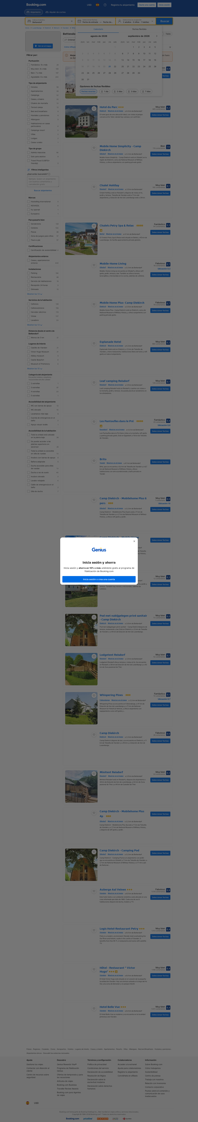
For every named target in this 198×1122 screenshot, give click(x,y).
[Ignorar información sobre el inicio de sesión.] (134, 541)
